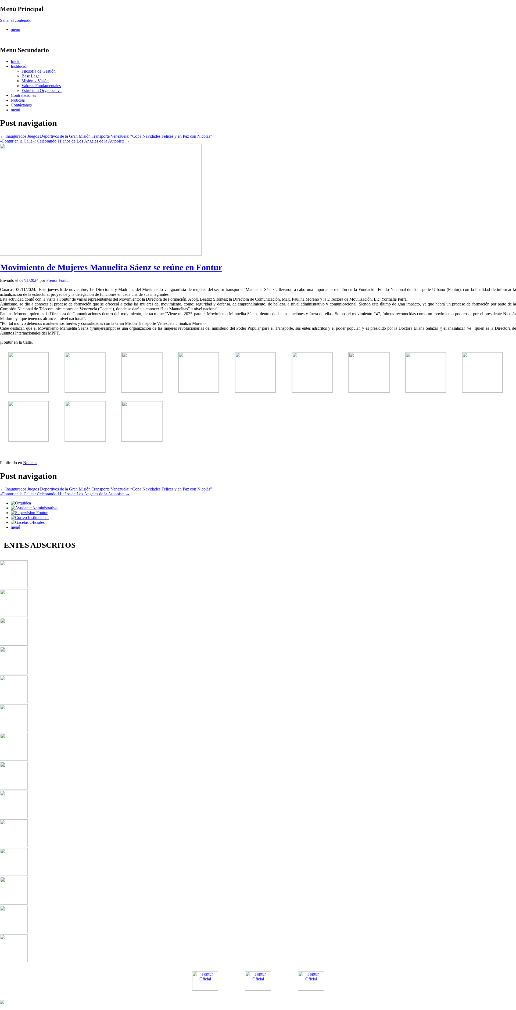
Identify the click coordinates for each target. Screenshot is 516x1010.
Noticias (18, 100)
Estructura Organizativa (42, 90)
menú (15, 29)
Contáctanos (21, 105)
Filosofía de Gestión (39, 71)
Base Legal (31, 76)
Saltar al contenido (15, 20)
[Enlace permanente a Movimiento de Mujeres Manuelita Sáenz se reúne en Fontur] (101, 254)
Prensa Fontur (58, 280)
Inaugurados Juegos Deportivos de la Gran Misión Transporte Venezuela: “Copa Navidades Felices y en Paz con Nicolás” (106, 136)
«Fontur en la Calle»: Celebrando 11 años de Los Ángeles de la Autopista (65, 141)
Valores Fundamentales (41, 85)
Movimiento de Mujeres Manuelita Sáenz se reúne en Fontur (111, 267)
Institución (19, 66)
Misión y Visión (35, 81)
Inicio (15, 61)
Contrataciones (23, 95)
